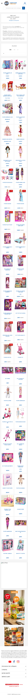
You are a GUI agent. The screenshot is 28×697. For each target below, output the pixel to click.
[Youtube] (10, 662)
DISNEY (7, 76)
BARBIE (20, 76)
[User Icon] (25, 3)
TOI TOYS (7, 98)
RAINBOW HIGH (7, 141)
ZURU (20, 469)
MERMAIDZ (7, 119)
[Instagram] (18, 662)
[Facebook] (14, 662)
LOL (20, 294)
